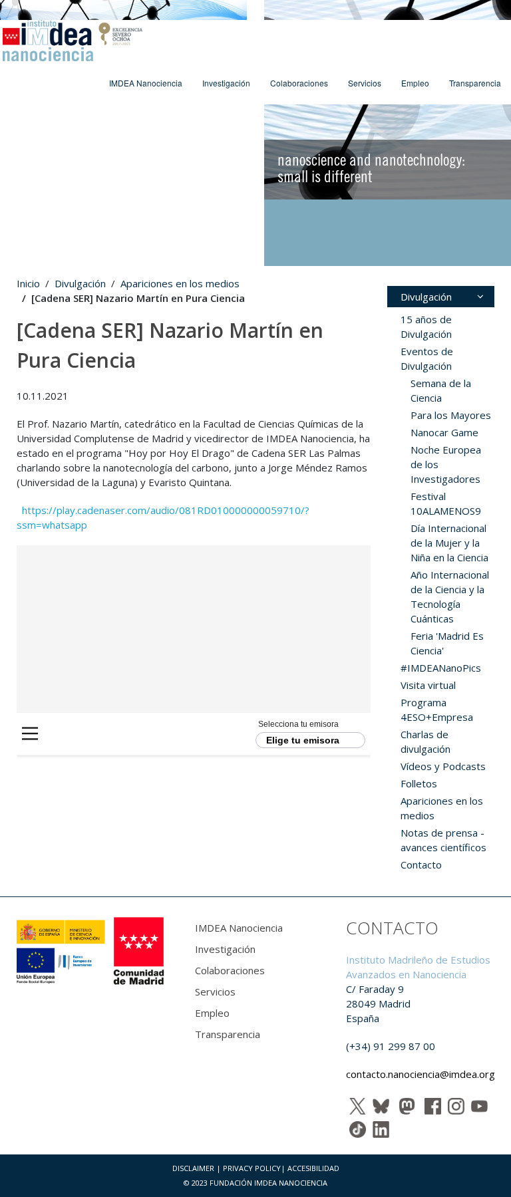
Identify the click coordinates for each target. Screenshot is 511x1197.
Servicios (364, 82)
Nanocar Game (444, 432)
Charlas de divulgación (425, 741)
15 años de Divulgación (426, 326)
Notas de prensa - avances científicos (443, 840)
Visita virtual (428, 685)
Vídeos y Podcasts (443, 766)
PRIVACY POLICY (252, 1168)
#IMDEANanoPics (441, 667)
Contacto (421, 864)
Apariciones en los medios (180, 283)
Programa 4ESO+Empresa (437, 710)
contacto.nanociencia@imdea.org (420, 1074)
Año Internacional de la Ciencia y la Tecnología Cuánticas (450, 596)
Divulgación (80, 283)
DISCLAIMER (193, 1168)
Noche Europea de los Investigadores (446, 464)
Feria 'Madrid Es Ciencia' (447, 643)
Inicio (28, 283)
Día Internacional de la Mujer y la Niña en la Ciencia (449, 542)
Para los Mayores (451, 415)
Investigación (226, 82)
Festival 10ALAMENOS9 (446, 503)
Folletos (419, 783)
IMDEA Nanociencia (145, 82)
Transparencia (475, 82)
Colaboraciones (299, 82)
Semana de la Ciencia (441, 390)
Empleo (415, 82)
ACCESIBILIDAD (313, 1168)
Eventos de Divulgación (427, 358)
